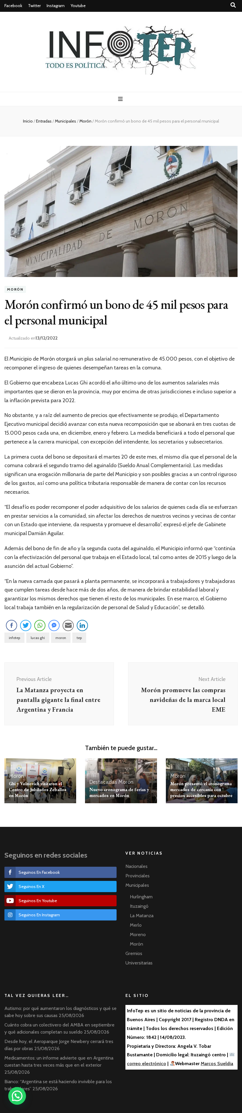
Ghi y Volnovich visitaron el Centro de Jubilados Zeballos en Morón (37, 789)
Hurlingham (141, 896)
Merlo (136, 925)
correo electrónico (146, 1063)
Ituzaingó (139, 906)
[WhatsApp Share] (39, 625)
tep (79, 637)
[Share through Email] (68, 625)
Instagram (56, 5)
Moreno (138, 934)
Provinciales (137, 876)
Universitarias (139, 963)
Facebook (13, 5)
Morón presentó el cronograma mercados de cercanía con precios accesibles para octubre (201, 789)
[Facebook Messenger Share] (54, 625)
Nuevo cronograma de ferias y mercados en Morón (119, 792)
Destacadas (103, 782)
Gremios (133, 953)
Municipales (137, 885)
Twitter (34, 5)
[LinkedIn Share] (82, 625)
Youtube (78, 5)
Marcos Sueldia (217, 1063)
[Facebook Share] (11, 625)
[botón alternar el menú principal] (121, 99)
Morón (15, 289)
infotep (14, 637)
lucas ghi (38, 637)
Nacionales (136, 866)
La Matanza (141, 915)
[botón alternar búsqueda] (233, 5)
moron (60, 637)
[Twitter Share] (25, 625)
